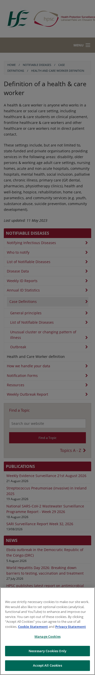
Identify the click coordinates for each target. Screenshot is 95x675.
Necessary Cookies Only (47, 651)
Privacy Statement (70, 626)
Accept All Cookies (47, 665)
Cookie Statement (33, 626)
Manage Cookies (47, 636)
